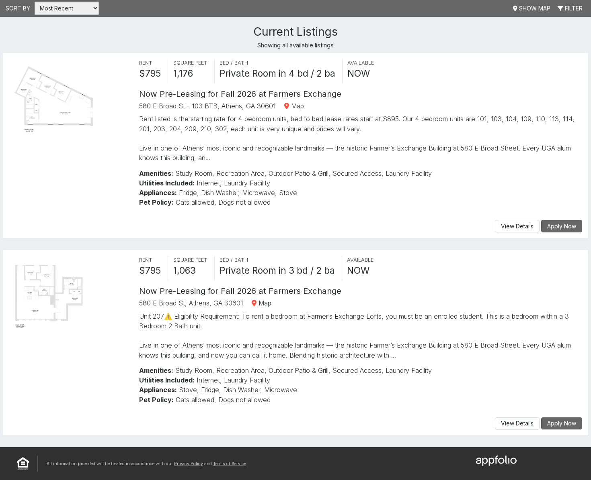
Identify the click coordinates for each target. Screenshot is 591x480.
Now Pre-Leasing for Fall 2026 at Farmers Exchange (240, 94)
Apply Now (561, 226)
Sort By (18, 8)
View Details (517, 226)
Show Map (533, 8)
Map (296, 106)
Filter (573, 8)
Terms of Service (229, 463)
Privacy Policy (188, 463)
